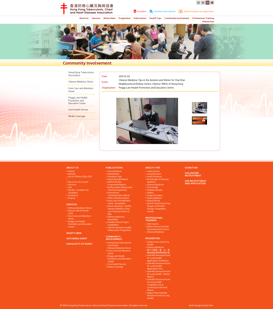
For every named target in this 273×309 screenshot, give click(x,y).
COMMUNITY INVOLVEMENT (114, 238)
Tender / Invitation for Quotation (78, 191)
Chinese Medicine (155, 184)
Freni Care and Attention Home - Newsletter (119, 202)
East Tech (208, 305)
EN (207, 2)
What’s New (109, 18)
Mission (72, 174)
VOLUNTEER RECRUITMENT (193, 174)
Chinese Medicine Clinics (80, 81)
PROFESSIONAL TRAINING (154, 219)
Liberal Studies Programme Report (117, 183)
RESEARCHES (152, 238)
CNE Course (152, 224)
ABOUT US (72, 167)
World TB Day (153, 200)
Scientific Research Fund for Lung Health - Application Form (158, 266)
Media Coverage (76, 116)
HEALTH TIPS (152, 167)
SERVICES (71, 204)
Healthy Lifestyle (155, 190)
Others (150, 192)
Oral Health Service (78, 109)
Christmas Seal (115, 176)
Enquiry (71, 198)
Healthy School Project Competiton (118, 223)
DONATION (191, 167)
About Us (83, 18)
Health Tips (155, 18)
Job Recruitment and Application (198, 11)
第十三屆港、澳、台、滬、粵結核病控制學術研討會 (159, 251)
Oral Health (152, 187)
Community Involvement (176, 18)
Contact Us (73, 195)
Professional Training (203, 18)
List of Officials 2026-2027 (80, 176)
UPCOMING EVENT (76, 238)
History (71, 171)
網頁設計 (172, 305)
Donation (141, 11)
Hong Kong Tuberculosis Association (119, 244)
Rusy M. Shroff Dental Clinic (78, 212)
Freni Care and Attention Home (79, 217)
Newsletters (113, 174)
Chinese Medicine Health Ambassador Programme (119, 228)
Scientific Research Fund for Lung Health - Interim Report (158, 274)
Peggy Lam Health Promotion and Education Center (77, 100)
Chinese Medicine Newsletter (116, 218)
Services (96, 18)
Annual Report (114, 171)
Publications (140, 18)
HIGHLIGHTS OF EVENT (79, 243)
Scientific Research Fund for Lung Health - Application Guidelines (158, 258)
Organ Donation (155, 195)
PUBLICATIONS (114, 167)
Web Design (195, 305)
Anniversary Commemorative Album (119, 194)
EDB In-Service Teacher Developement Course (158, 227)
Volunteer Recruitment (164, 11)
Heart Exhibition (154, 198)
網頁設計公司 (183, 305)
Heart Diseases (154, 176)
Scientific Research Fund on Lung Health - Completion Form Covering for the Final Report (158, 284)
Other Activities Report (118, 198)
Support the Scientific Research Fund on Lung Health (158, 295)
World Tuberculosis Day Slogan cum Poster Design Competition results (158, 207)
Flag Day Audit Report (118, 179)
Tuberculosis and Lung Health (158, 243)
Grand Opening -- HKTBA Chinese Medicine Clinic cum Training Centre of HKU (119, 210)
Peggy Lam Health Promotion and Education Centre (80, 224)
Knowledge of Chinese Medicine (158, 180)
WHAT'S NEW (74, 233)
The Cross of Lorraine (78, 182)
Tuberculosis (153, 171)
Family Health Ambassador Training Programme (120, 188)
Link (70, 187)
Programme (124, 18)
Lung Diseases (154, 174)
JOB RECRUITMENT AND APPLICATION (195, 182)
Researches (208, 21)
